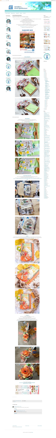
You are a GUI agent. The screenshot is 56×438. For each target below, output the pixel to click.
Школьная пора (28, 237)
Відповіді (16, 409)
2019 (44, 75)
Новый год (45, 180)
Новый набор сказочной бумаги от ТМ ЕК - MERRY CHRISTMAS (27, 382)
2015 (44, 109)
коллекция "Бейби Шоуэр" (47, 146)
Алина (15, 406)
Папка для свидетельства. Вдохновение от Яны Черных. (47, 86)
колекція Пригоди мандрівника (46, 141)
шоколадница (45, 196)
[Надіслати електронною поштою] (22, 400)
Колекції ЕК (17, 13)
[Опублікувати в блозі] (23, 400)
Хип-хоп (25, 237)
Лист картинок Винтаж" (33, 178)
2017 (44, 77)
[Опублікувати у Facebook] (24, 400)
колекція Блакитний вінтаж (47, 135)
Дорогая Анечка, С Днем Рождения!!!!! (47, 90)
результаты (45, 185)
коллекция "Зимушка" (46, 151)
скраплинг (45, 187)
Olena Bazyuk (27, 118)
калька (45, 131)
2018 (44, 76)
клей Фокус (35, 122)
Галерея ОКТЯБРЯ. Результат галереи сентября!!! (47, 98)
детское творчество (46, 125)
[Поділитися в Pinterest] (25, 400)
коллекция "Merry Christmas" (46, 165)
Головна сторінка (7, 13)
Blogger (32, 432)
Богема (20, 178)
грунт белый (27, 319)
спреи (44, 189)
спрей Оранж (30, 319)
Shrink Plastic (45, 198)
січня (45, 107)
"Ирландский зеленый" (30, 122)
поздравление (45, 183)
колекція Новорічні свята (47, 140)
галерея (45, 123)
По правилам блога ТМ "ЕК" (23, 26)
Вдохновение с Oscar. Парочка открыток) (47, 89)
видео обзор (45, 120)
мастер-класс (45, 176)
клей (44, 133)
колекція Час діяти (46, 144)
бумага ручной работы (46, 115)
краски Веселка (46, 174)
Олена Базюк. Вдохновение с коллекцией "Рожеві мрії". (47, 95)
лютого (45, 106)
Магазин (21, 13)
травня (45, 103)
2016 (44, 108)
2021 (44, 73)
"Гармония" (17, 178)
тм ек (44, 191)
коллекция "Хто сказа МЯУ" (47, 162)
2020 (44, 74)
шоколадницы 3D (46, 197)
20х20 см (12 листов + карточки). (27, 383)
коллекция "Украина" (46, 160)
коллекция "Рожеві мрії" (46, 156)
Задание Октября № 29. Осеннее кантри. (47, 96)
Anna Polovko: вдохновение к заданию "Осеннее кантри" (47, 81)
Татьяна (27, 315)
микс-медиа (45, 177)
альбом (45, 113)
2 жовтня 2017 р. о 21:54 (18, 406)
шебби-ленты (45, 194)
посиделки (45, 184)
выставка (45, 122)
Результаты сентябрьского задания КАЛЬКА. (47, 84)
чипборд (45, 193)
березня (46, 105)
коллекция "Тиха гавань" (46, 159)
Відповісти (15, 408)
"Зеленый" (26, 122)
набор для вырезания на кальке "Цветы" (25, 178)
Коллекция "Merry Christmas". (47, 87)
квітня (45, 104)
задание (15, 401)
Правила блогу (13, 13)
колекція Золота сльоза (46, 137)
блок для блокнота (46, 114)
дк (44, 128)
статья (45, 190)
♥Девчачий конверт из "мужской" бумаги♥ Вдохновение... (47, 92)
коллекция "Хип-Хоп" (46, 161)
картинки (22, 122)
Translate (49, 17)
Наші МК (24, 13)
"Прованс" (14, 178)
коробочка (45, 173)
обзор (44, 181)
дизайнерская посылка (46, 126)
